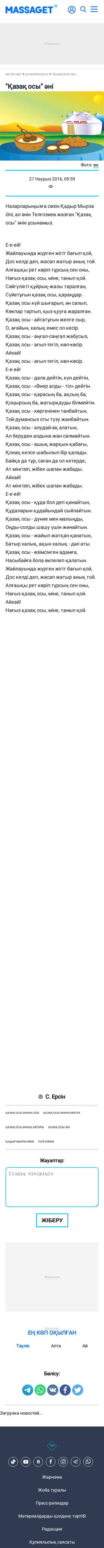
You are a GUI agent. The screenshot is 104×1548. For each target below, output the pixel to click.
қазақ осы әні (59, 1127)
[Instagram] (63, 1461)
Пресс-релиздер (52, 1503)
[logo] (31, 9)
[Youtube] (26, 1461)
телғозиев (46, 1141)
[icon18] (52, 1448)
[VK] (38, 1461)
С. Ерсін (55, 1096)
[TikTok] (13, 1461)
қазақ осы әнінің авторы (25, 1127)
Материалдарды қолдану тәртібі (52, 1516)
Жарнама (52, 1477)
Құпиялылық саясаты (52, 1542)
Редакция (52, 1529)
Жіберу (52, 1220)
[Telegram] (75, 1461)
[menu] (94, 9)
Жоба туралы (52, 1490)
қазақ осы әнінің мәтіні (61, 1112)
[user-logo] (71, 12)
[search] (82, 9)
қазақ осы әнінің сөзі (22, 1112)
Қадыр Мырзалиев (20, 1141)
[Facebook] (51, 1461)
